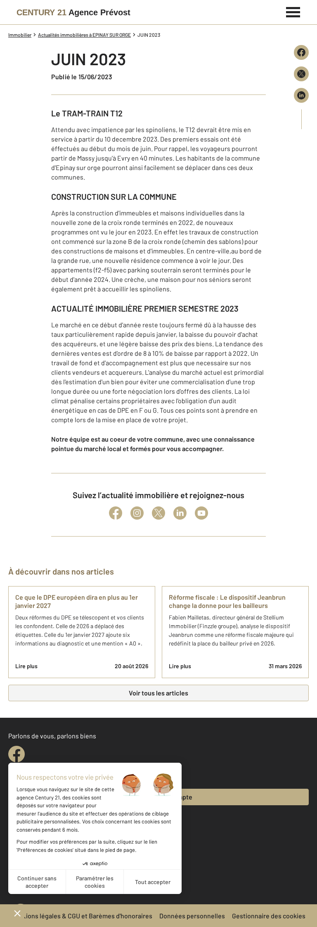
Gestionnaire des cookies (268, 916)
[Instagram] (137, 513)
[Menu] (293, 11)
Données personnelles (192, 916)
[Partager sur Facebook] (301, 52)
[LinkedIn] (180, 513)
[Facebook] (115, 513)
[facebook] (16, 754)
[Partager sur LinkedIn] (301, 95)
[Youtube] (201, 513)
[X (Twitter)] (158, 513)
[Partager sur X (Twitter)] (301, 73)
